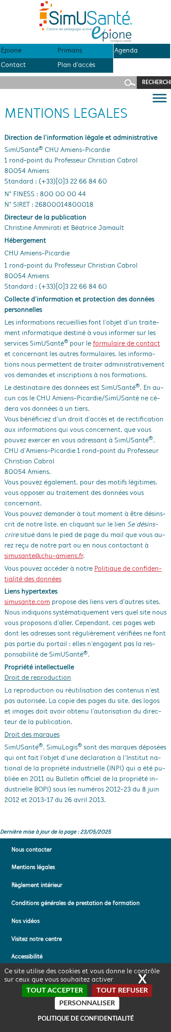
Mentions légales (33, 867)
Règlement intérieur (36, 885)
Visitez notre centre (36, 939)
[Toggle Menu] (160, 98)
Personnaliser (87, 1003)
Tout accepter (54, 990)
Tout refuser (122, 990)
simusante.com (27, 602)
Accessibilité (27, 957)
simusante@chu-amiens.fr (43, 556)
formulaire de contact (126, 343)
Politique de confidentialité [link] (86, 1019)
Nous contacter (31, 850)
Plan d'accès (76, 65)
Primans (69, 50)
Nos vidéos (25, 921)
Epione (11, 50)
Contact (13, 65)
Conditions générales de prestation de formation (75, 903)
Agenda (126, 50)
